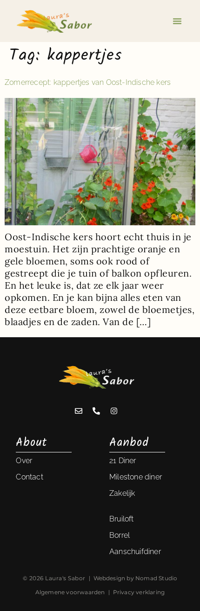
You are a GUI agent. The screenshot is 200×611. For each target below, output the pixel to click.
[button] (177, 21)
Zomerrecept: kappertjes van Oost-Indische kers (88, 82)
